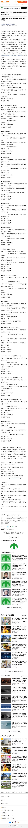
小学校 (13, 520)
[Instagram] (15, 822)
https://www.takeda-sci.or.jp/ (15, 478)
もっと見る (24, 615)
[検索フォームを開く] (15, 2)
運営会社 (3, 807)
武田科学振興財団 (16, 518)
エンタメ (6, 5)
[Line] (13, 526)
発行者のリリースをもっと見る (14, 607)
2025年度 (24, 518)
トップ (2, 792)
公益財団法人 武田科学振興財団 (8, 24)
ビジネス (17, 515)
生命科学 (7, 523)
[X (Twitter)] (10, 526)
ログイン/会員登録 (22, 1)
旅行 (14, 5)
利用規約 (3, 812)
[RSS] (18, 822)
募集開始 (3, 520)
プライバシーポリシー (7, 815)
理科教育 (9, 520)
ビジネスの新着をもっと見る (14, 731)
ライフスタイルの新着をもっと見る (14, 671)
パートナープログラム (7, 810)
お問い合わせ (14, 537)
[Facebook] (7, 526)
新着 (2, 5)
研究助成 (9, 518)
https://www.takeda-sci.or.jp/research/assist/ (11, 55)
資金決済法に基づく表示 (7, 818)
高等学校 (23, 520)
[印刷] (16, 526)
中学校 (18, 520)
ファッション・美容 (20, 5)
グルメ (10, 5)
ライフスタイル (10, 515)
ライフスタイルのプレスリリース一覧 (14, 792)
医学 (2, 523)
